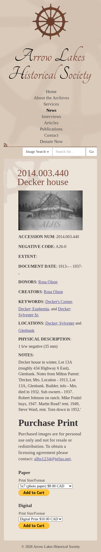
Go (91, 152)
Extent (27, 256)
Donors (27, 282)
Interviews (51, 116)
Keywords (30, 301)
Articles (51, 122)
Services (51, 104)
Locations (30, 323)
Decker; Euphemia (33, 309)
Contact (51, 135)
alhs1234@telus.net (52, 458)
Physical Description (44, 339)
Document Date (37, 266)
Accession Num (36, 236)
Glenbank (26, 330)
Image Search (36, 152)
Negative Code (36, 246)
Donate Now (51, 141)
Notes (25, 355)
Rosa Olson (47, 282)
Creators (30, 292)
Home (51, 91)
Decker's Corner (58, 301)
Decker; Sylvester (59, 323)
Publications (51, 129)
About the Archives (51, 97)
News (51, 110)
